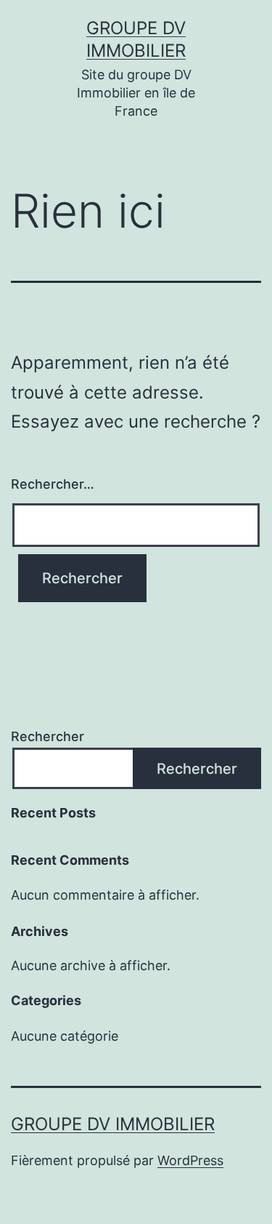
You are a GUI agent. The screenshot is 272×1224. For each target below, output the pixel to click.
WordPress (190, 1160)
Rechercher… (52, 484)
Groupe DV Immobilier (113, 1124)
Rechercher (47, 736)
